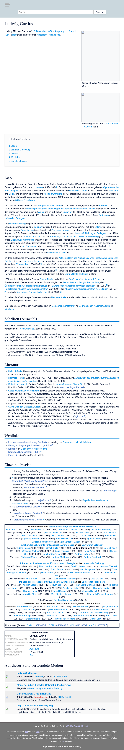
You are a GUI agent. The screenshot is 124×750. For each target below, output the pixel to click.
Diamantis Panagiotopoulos (100, 593)
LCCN (51, 625)
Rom (14, 34)
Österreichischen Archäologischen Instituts (26, 285)
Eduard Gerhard (24, 606)
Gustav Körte (28, 609)
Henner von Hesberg (65, 618)
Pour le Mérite (46, 279)
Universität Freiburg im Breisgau (90, 233)
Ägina (41, 211)
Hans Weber (47, 572)
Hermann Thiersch (68, 529)
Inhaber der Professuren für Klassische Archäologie (47, 563)
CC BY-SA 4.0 (60, 676)
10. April (71, 31)
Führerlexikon (22, 264)
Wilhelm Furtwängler (25, 200)
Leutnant (38, 226)
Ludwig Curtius (42, 500)
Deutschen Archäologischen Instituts (81, 282)
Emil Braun (52, 606)
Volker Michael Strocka (79, 572)
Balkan (98, 226)
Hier (37, 731)
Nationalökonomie (78, 190)
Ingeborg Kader (94, 538)
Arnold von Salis (70, 587)
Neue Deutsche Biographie (69, 384)
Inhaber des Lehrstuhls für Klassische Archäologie (47, 544)
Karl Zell (57, 584)
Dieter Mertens (33, 618)
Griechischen (27, 230)
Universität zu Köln (56, 252)
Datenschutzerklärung (69, 746)
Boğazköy (68, 211)
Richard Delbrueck (58, 609)
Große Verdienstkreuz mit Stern (84, 279)
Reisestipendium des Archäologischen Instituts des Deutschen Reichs (61, 208)
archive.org (109, 490)
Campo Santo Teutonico (76, 273)
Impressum (49, 746)
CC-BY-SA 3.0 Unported (78, 726)
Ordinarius (103, 215)
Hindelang (38, 187)
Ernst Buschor (82, 532)
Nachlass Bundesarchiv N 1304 (24, 451)
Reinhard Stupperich (64, 600)
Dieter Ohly (84, 535)
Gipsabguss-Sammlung (22, 239)
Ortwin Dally (95, 618)
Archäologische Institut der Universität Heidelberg (74, 236)
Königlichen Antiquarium (50, 205)
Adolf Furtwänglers (53, 193)
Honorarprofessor (31, 260)
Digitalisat (78, 416)
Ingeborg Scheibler (31, 538)
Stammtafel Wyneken (34, 487)
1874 (49, 31)
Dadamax (38, 676)
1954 (7, 34)
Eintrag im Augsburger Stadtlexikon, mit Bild (30, 445)
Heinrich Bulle (15, 371)
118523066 (38, 625)
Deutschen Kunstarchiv (63, 305)
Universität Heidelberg (93, 581)
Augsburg (59, 31)
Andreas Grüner (82, 553)
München (113, 190)
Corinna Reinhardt (92, 557)
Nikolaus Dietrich (90, 590)
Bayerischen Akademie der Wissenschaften (73, 285)
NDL (72, 625)
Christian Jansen (32, 406)
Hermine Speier (59, 297)
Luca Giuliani (96, 578)
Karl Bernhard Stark (85, 584)
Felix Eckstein (32, 578)
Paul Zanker (111, 615)
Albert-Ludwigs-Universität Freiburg (44, 688)
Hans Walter (110, 535)
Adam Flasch (23, 547)
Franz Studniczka (47, 566)
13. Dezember (40, 31)
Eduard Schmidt (53, 532)
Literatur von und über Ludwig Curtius (26, 442)
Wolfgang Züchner (31, 550)
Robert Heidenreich (17, 384)
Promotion (104, 205)
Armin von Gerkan (55, 612)
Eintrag (11, 448)
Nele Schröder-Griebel (70, 541)
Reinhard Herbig (16, 377)
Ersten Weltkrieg (17, 223)
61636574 (100, 625)
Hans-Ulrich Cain (63, 538)
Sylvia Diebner (15, 406)
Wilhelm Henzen (80, 606)
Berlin (11, 193)
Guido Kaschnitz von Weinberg (23, 390)
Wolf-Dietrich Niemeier (65, 578)
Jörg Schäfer (29, 593)
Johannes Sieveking (101, 529)
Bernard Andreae (82, 615)
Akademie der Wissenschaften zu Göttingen (86, 288)
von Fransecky (28, 246)
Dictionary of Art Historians (34, 448)
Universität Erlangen (14, 218)
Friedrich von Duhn (33, 236)
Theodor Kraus (52, 615)
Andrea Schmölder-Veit (43, 541)
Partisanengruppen (60, 230)
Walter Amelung (101, 609)
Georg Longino (40, 696)
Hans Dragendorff (88, 569)
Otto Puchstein (78, 566)
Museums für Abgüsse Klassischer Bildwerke (72, 526)
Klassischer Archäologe (48, 34)
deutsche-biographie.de (70, 387)
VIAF (91, 625)
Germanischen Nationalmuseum (94, 305)
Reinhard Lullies (26, 328)
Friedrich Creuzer (30, 584)
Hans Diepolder (29, 535)
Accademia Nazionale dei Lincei (33, 291)
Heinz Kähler (58, 535)
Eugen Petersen (111, 606)
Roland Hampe (30, 590)
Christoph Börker (29, 557)
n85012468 (60, 625)
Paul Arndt (11, 529)
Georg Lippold (110, 547)
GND (29, 625)
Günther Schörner (51, 553)
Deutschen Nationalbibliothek (76, 442)
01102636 (80, 625)
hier (26, 731)
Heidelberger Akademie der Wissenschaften (26, 288)
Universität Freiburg (93, 563)
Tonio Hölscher (59, 590)
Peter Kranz (89, 550)
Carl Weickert (110, 532)
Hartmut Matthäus (60, 557)
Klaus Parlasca (61, 550)
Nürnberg (9, 309)
